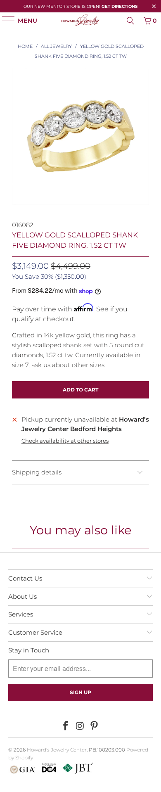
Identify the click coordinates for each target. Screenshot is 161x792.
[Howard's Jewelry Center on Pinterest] (94, 726)
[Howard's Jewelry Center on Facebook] (65, 726)
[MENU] (4, 20)
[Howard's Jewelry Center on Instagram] (80, 726)
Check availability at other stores (65, 441)
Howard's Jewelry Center (57, 750)
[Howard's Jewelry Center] (80, 20)
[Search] (130, 20)
